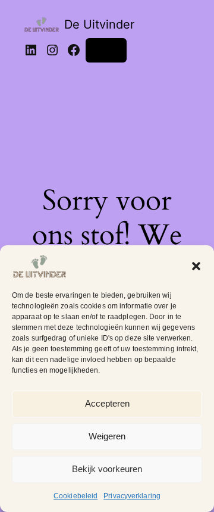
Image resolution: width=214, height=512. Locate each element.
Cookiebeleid (75, 496)
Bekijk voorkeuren (107, 469)
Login (106, 50)
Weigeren (107, 436)
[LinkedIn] (31, 50)
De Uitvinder (99, 24)
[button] (196, 266)
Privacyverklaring (131, 496)
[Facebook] (74, 50)
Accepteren (107, 403)
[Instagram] (52, 50)
